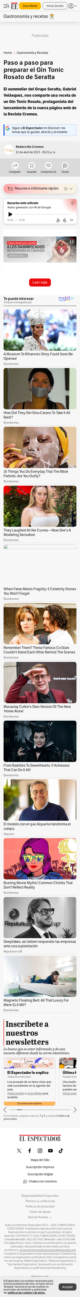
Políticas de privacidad (40, 1206)
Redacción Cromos (30, 147)
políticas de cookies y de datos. (26, 1292)
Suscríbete (30, 6)
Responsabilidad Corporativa (40, 1195)
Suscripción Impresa (40, 1167)
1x (71, 220)
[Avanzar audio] (64, 220)
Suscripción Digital (40, 1174)
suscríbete (34, 1093)
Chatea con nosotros (43, 1181)
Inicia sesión (15, 1093)
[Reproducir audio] (10, 214)
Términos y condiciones (40, 1201)
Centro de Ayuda (40, 1211)
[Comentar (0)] (48, 166)
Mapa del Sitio (40, 1160)
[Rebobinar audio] (58, 220)
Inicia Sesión (55, 6)
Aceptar (67, 1287)
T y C (42, 1115)
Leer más (40, 282)
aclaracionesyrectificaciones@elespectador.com (48, 1250)
